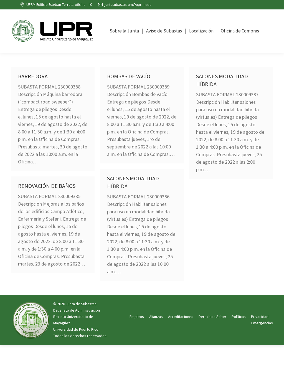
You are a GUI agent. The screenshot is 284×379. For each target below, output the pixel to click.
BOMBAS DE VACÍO (128, 76)
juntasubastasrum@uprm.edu (128, 4)
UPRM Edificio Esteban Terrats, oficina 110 (59, 4)
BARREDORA (33, 76)
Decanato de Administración (76, 310)
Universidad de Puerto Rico (75, 329)
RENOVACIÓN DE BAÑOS (46, 185)
